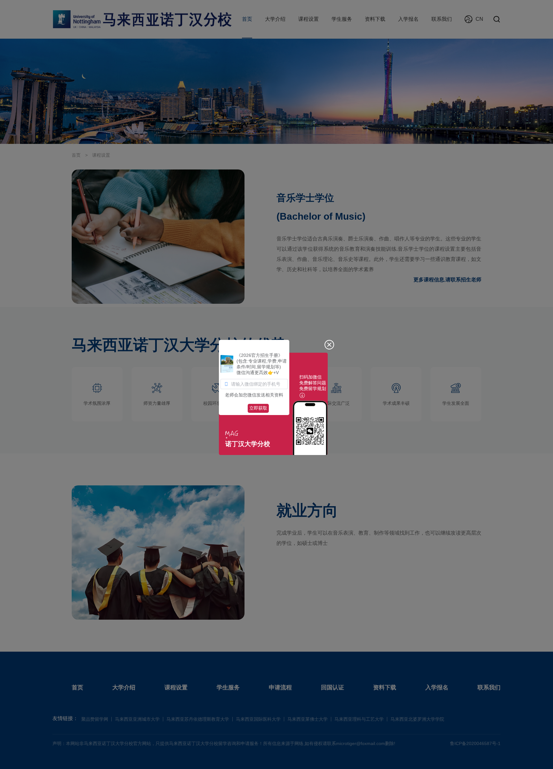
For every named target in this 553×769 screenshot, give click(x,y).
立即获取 (258, 408)
